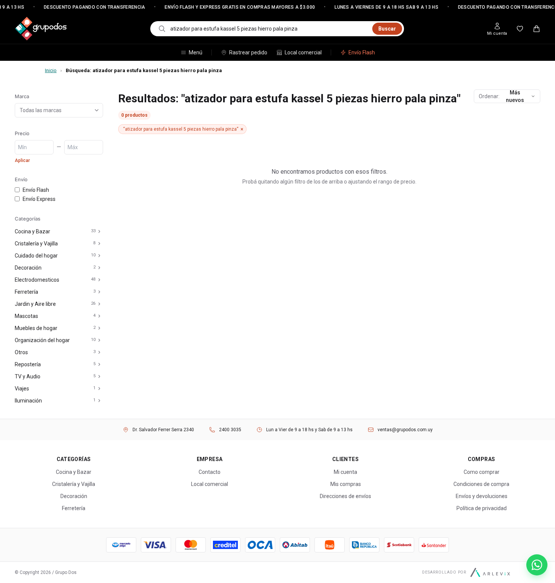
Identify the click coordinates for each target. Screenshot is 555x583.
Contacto (209, 472)
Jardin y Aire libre (35, 304)
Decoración (28, 268)
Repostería (28, 364)
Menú (195, 52)
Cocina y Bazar (32, 231)
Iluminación (28, 401)
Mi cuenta (345, 472)
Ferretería (26, 292)
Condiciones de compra (481, 484)
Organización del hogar (42, 340)
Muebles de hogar (36, 328)
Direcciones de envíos (345, 496)
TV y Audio (27, 376)
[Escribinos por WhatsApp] (536, 564)
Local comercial (303, 52)
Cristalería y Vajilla (36, 244)
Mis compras (345, 484)
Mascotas (26, 316)
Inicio (51, 70)
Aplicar (22, 160)
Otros (21, 352)
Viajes (22, 389)
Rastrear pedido (248, 52)
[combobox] (269, 28)
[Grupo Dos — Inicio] (41, 29)
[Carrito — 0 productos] (536, 28)
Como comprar (481, 472)
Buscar (387, 29)
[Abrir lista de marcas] (98, 110)
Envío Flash (361, 52)
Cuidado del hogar (36, 256)
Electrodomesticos (37, 280)
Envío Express (39, 199)
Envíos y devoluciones (481, 496)
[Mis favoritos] (520, 28)
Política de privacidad (481, 508)
